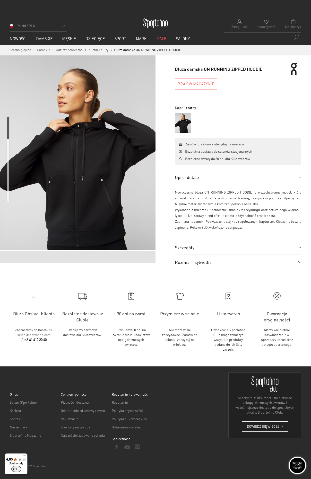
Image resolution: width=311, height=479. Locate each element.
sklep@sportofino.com (34, 334)
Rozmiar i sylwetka (193, 262)
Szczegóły (184, 247)
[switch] (16, 469)
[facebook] (117, 447)
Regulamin (120, 402)
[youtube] (127, 447)
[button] (38, 27)
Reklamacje (69, 419)
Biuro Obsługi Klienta (34, 313)
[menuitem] (18, 38)
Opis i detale (187, 177)
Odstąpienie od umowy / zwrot (83, 410)
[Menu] (24, 456)
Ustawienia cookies (126, 427)
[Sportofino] (155, 23)
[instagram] (137, 447)
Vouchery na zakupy (75, 427)
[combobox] (262, 37)
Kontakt (16, 419)
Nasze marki (19, 427)
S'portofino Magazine (25, 435)
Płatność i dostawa (75, 402)
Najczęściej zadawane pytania (83, 435)
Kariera (15, 410)
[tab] (238, 177)
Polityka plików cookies (129, 419)
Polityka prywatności (127, 410)
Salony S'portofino (23, 402)
